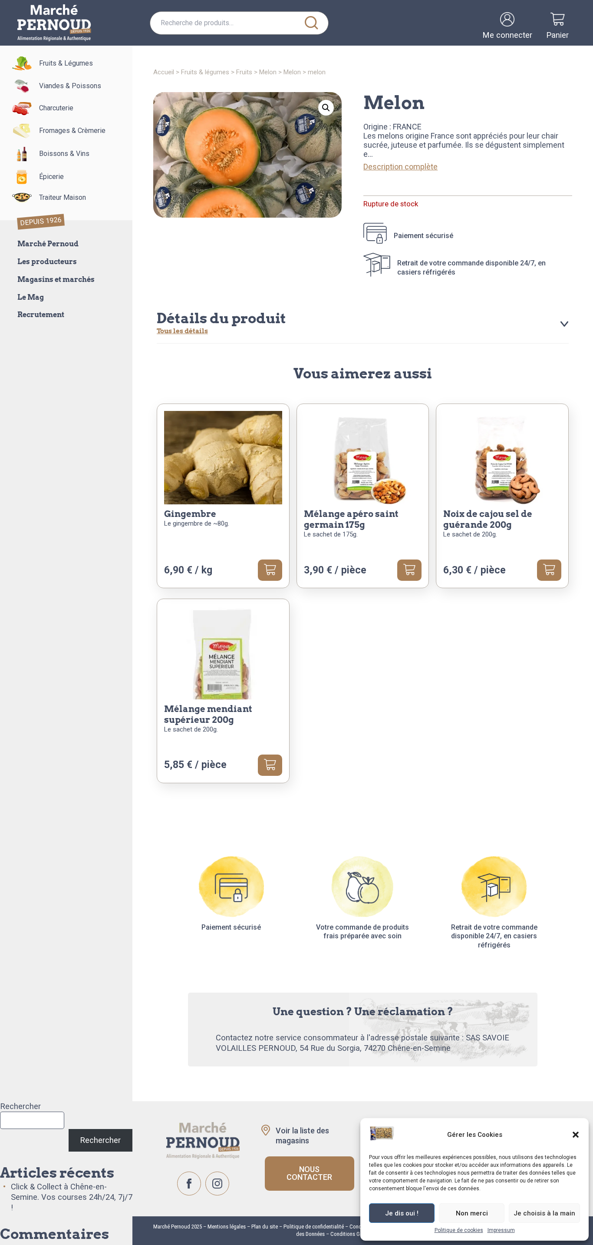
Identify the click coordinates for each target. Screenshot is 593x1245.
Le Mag (30, 297)
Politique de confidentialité (313, 1226)
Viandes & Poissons (70, 86)
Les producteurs (47, 262)
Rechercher (20, 1106)
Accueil (163, 72)
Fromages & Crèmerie (72, 130)
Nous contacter (309, 1173)
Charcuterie (56, 108)
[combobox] (239, 23)
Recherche (311, 23)
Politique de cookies (459, 1230)
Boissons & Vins (64, 153)
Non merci (472, 1213)
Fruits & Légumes (66, 63)
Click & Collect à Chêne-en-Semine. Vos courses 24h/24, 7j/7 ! (71, 1197)
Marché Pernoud (48, 244)
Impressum (501, 1230)
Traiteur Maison (62, 197)
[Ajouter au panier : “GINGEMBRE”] (270, 570)
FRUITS (244, 72)
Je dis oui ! (401, 1213)
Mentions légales (226, 1226)
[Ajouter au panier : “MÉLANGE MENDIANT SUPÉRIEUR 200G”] (270, 765)
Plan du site (264, 1226)
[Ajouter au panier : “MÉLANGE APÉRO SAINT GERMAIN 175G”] (409, 570)
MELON (268, 72)
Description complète (400, 166)
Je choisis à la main (544, 1213)
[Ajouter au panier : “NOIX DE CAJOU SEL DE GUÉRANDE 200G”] (549, 570)
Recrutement (40, 315)
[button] (575, 1134)
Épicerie (51, 176)
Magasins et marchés (56, 279)
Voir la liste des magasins (302, 1135)
